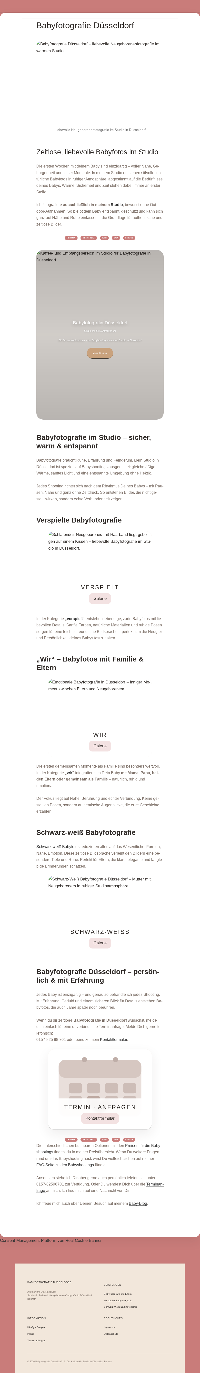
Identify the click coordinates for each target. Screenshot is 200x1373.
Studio (117, 205)
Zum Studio (100, 353)
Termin (71, 238)
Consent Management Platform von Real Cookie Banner (51, 1240)
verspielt (75, 619)
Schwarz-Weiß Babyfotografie (120, 1307)
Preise (129, 238)
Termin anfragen (36, 1340)
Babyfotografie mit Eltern (118, 1294)
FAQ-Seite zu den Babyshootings (65, 1165)
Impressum (110, 1327)
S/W (116, 238)
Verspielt (89, 238)
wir (69, 773)
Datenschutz (111, 1334)
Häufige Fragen (36, 1327)
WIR (104, 238)
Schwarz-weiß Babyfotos (58, 847)
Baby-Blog (138, 1203)
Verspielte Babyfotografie (118, 1300)
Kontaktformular (113, 1039)
